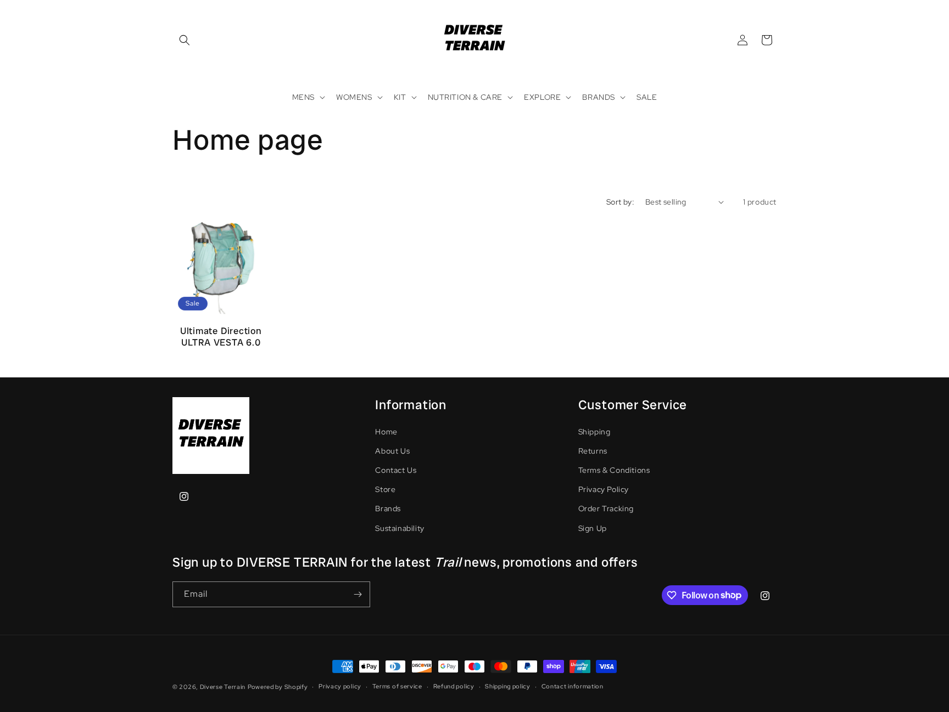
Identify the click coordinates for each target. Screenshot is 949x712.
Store (385, 489)
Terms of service (397, 686)
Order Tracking (606, 508)
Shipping (594, 432)
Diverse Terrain (223, 687)
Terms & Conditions (614, 470)
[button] (184, 40)
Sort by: (620, 202)
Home (386, 432)
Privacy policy (340, 686)
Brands (388, 508)
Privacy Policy (603, 489)
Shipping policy (508, 686)
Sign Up (592, 528)
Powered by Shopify (278, 687)
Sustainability (399, 528)
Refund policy (453, 686)
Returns (592, 451)
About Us (392, 451)
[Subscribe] (357, 594)
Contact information (573, 686)
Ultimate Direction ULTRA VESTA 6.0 (221, 336)
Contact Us (395, 470)
